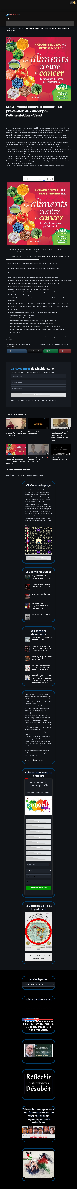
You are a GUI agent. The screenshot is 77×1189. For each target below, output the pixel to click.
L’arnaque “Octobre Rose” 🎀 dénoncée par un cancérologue (38, 459)
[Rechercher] (8, 19)
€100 (38, 853)
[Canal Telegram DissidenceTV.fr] (33, 1019)
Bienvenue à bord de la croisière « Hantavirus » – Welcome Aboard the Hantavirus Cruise (40, 606)
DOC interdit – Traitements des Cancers (37, 433)
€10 (38, 837)
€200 (38, 858)
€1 (38, 821)
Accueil (8, 28)
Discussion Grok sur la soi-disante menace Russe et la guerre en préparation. (41, 648)
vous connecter (19, 475)
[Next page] (32, 178)
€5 (39, 832)
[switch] (73, 2)
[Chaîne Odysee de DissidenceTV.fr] (37, 1019)
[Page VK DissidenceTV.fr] (30, 1019)
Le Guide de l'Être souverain (34, 760)
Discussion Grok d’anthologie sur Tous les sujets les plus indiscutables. (42, 658)
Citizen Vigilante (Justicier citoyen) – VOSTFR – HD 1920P (42, 585)
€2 (39, 826)
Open (39, 179)
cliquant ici (11, 339)
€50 (38, 848)
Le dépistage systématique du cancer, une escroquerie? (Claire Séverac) (16, 433)
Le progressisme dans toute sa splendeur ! (41, 595)
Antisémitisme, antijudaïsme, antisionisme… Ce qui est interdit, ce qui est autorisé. (42, 667)
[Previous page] (30, 178)
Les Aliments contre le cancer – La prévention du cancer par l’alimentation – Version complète (16, 460)
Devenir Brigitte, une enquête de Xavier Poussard (42, 638)
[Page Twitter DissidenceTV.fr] (27, 1019)
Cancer (21, 28)
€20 (38, 842)
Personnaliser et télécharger (38, 558)
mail (55, 312)
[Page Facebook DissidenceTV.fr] (24, 1019)
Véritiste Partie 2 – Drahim (41, 614)
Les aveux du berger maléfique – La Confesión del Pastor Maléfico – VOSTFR (42, 577)
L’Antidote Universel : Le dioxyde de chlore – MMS (59, 459)
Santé (15, 28)
